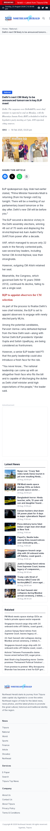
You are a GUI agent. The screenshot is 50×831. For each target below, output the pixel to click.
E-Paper (6, 772)
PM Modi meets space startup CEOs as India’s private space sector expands (23, 617)
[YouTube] (47, 8)
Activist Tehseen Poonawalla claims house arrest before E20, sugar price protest (22, 654)
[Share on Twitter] (12, 176)
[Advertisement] (25, 61)
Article (5, 749)
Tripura (5, 727)
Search (5, 777)
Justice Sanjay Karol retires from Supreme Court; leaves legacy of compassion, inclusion (20, 632)
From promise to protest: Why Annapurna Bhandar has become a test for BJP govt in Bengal (24, 668)
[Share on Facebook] (5, 176)
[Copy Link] (26, 176)
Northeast (6, 758)
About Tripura (8, 804)
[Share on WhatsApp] (19, 176)
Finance (5, 745)
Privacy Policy (8, 808)
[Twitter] (43, 8)
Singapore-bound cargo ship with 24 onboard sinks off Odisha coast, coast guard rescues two (23, 646)
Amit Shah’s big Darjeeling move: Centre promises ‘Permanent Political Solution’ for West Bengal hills (24, 661)
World (5, 736)
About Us (6, 795)
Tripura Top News (10, 781)
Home (5, 29)
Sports (5, 741)
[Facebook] (39, 8)
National (13, 29)
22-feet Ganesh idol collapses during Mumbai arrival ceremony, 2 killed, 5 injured (23, 639)
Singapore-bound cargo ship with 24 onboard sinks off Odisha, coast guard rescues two (23, 625)
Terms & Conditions (11, 813)
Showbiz (6, 754)
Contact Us (7, 799)
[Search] (43, 18)
